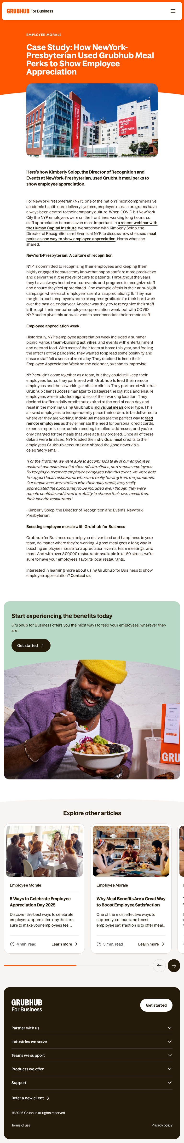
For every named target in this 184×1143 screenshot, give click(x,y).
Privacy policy (162, 1125)
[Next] (174, 965)
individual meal (108, 439)
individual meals (109, 407)
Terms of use (21, 1125)
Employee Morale (44, 35)
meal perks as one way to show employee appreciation (91, 236)
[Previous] (159, 965)
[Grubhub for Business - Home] (30, 11)
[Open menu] (173, 11)
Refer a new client (28, 1098)
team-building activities (75, 342)
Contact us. (81, 575)
